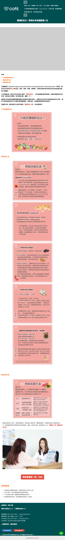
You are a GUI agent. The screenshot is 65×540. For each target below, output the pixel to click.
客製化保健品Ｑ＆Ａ (7, 508)
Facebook (7, 530)
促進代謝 (30, 101)
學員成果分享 (28, 12)
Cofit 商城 (46, 5)
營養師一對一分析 (36, 5)
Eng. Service (43, 9)
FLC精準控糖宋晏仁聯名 (31, 9)
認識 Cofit (27, 5)
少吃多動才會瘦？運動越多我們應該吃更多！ (17, 494)
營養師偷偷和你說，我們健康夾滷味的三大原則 (18, 497)
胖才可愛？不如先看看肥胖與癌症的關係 (16, 492)
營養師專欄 (58, 9)
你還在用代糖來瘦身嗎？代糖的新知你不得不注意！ (19, 490)
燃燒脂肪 (23, 101)
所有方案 (51, 9)
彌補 (26, 96)
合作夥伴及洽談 (37, 12)
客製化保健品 (54, 5)
